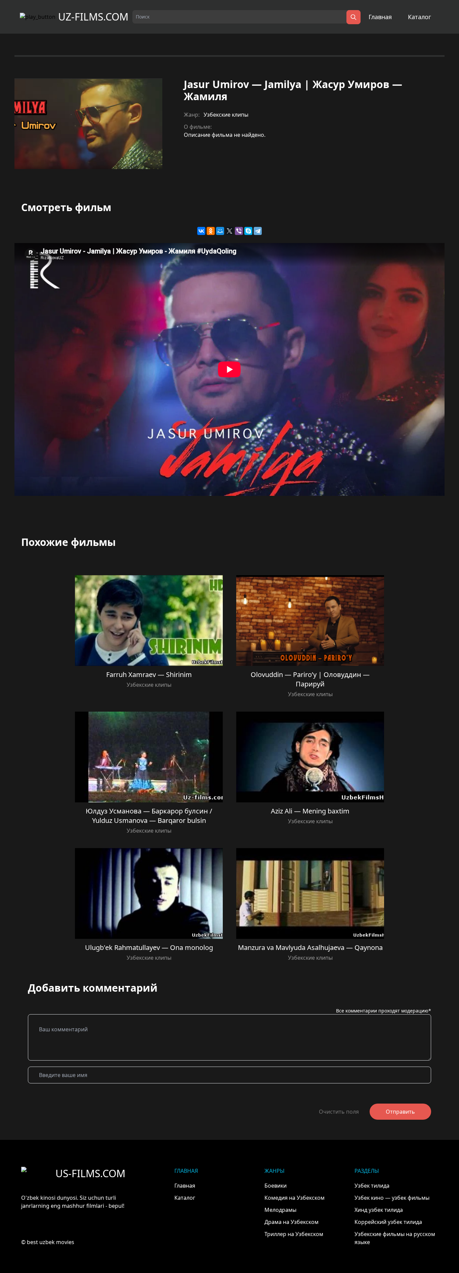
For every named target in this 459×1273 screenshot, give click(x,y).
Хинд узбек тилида (378, 1210)
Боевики (275, 1185)
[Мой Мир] (220, 231)
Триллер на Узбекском (293, 1234)
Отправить (400, 1111)
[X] (229, 231)
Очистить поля (339, 1111)
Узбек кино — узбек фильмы (391, 1197)
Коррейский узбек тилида (388, 1222)
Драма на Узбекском (291, 1222)
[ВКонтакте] (201, 231)
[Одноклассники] (211, 231)
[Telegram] (258, 231)
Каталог (419, 17)
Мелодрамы (280, 1210)
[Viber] (239, 231)
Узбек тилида (371, 1185)
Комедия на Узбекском (294, 1197)
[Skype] (248, 231)
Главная (380, 17)
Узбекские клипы (226, 114)
